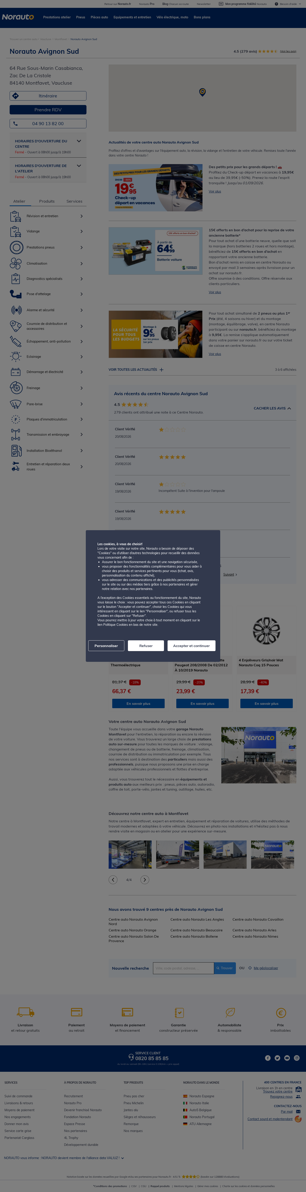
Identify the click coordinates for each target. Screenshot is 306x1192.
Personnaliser (106, 645)
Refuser (146, 645)
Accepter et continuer (191, 645)
